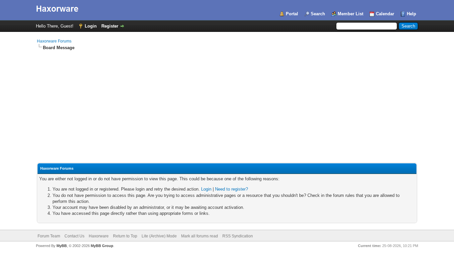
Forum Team (49, 236)
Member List (350, 13)
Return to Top (125, 236)
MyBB (62, 246)
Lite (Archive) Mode (159, 236)
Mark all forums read (199, 236)
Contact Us (74, 236)
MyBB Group (102, 246)
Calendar (385, 13)
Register (109, 26)
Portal (292, 13)
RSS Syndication (237, 236)
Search (318, 13)
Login (91, 26)
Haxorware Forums (54, 41)
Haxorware (99, 236)
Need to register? (231, 189)
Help (411, 13)
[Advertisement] (227, 100)
